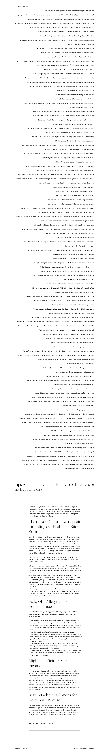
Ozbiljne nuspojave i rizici (85, 305)
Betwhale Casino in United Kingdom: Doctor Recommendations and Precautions (67, 53)
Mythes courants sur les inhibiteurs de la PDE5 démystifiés (52, 288)
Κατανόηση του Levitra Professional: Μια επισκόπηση (76, 464)
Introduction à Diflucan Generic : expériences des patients (53, 225)
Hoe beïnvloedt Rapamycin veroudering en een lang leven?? (74, 191)
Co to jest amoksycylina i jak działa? (54, 69)
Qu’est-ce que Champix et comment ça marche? (78, 351)
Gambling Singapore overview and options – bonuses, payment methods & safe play (66, 183)
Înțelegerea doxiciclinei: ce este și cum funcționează (32, 216)
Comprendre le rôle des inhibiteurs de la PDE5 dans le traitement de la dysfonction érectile (63, 111)
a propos (91, 23)
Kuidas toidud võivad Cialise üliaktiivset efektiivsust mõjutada (73, 254)
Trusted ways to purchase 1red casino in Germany (43, 401)
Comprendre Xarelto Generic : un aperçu (51, 120)
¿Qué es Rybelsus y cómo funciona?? (82, 15)
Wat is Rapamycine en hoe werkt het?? (53, 426)
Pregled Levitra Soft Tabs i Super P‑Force (60, 338)
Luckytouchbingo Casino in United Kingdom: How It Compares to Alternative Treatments (64, 263)
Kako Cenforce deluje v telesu (84, 242)
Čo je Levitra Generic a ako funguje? (82, 65)
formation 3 (90, 166)
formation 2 (81, 166)
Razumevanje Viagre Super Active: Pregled (52, 359)
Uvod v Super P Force (68, 418)
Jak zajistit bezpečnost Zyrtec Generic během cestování (75, 237)
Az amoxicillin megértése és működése (81, 44)
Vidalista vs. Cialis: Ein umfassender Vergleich (79, 422)
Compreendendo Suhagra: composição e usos (78, 82)
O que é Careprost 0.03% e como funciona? (79, 296)
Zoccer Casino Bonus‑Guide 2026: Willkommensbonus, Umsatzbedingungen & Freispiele (64, 447)
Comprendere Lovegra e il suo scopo (82, 103)
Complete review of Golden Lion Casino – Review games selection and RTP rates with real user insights (59, 78)
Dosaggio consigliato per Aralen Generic (80, 137)
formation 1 (71, 166)
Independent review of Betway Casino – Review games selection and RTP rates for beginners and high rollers (57, 208)
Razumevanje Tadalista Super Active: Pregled (79, 355)
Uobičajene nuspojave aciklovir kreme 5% (80, 414)
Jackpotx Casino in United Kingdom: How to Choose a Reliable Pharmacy (69, 233)
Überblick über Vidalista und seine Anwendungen (77, 401)
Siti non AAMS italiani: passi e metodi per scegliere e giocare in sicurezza (70, 376)
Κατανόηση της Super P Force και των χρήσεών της (76, 460)
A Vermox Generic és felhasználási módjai (50, 32)
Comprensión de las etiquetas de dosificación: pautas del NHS (73, 124)
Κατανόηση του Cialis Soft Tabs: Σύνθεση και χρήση (38, 464)
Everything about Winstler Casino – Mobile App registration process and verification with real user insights (58, 153)
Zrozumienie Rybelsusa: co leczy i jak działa (41, 456)
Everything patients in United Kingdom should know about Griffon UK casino (68, 158)
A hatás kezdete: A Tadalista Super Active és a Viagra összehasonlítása (62, 23)
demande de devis (52, 132)
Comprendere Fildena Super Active (40, 86)
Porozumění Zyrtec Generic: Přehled (82, 334)
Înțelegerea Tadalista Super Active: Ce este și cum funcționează (73, 216)
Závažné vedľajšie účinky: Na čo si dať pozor (79, 443)
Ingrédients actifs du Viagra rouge (50, 212)
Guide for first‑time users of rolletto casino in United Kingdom (73, 187)
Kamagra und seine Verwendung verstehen (79, 246)
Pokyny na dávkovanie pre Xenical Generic (80, 330)
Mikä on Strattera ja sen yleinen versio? (52, 267)
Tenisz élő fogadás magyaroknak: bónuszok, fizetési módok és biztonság (60, 393)
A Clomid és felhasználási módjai (26, 23)
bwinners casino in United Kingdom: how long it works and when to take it (69, 57)
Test (88, 393)
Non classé (51, 723)
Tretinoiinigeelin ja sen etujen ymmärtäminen (47, 397)
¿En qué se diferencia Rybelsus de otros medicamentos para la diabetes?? (69, 11)
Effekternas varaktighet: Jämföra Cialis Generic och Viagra (74, 141)
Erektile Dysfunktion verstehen (55, 149)
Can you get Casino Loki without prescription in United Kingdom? (39, 61)
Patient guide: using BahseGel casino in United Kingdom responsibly (71, 313)
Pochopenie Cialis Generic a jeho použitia (32, 326)
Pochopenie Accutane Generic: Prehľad (81, 317)
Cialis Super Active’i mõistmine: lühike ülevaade (78, 61)
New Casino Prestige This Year (84, 288)
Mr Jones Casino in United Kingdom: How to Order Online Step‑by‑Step (70, 284)
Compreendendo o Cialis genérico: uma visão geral (44, 82)
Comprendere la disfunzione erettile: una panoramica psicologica (72, 99)
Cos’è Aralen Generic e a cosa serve (82, 128)
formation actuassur (21, 6)
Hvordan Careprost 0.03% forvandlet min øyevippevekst (75, 195)
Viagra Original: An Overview (31, 422)
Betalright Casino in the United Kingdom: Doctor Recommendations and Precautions (65, 48)
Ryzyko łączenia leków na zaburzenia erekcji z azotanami (75, 372)
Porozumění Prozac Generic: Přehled (55, 334)
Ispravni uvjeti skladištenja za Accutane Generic (78, 229)
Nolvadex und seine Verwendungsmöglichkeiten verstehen (74, 292)
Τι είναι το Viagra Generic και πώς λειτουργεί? (78, 468)
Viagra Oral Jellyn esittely (85, 418)
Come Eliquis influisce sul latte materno (81, 69)
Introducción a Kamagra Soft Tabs (82, 221)
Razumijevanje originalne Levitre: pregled (80, 363)
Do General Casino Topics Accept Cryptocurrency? (48, 137)
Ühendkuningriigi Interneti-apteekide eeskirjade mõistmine (45, 414)
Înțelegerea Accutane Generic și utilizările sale (79, 212)
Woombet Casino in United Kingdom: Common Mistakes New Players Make (69, 435)
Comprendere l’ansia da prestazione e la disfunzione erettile (74, 86)
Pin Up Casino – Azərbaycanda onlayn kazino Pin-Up (48, 317)
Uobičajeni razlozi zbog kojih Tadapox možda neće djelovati (39, 418)
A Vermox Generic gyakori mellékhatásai (51, 36)
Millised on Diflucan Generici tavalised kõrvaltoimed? (48, 275)
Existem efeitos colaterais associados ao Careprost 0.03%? (74, 162)
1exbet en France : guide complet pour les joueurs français (74, 19)
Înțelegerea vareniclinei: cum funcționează (55, 221)
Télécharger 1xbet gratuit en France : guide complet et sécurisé (73, 389)
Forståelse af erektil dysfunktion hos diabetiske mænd (76, 179)
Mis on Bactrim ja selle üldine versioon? (81, 275)
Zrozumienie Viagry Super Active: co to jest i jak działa (76, 456)
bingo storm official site (66, 673)
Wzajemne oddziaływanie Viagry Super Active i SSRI (50, 439)
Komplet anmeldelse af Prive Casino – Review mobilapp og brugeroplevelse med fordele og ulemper (60, 250)
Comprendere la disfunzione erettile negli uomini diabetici (75, 95)
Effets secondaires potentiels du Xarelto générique (77, 145)
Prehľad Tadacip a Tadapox (85, 338)
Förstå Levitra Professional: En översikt (81, 174)
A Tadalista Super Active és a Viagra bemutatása (43, 27)
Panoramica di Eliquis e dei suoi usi (82, 309)
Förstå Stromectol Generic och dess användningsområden (36, 179)
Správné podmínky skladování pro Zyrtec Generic (42, 380)
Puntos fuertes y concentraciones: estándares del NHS (41, 351)
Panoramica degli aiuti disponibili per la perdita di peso (51, 309)
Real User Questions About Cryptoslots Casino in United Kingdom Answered (68, 368)
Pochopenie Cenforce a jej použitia (57, 321)
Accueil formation (59, 40)
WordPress (90, 749)
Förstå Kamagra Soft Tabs (57, 174)
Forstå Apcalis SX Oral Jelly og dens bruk (50, 170)
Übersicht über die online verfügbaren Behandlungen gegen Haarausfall (70, 410)
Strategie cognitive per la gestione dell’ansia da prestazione (74, 384)
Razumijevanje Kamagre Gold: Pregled (81, 359)
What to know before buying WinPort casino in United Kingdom (72, 431)
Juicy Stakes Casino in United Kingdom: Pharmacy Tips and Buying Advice (47, 242)
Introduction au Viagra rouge (84, 225)
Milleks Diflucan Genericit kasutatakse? (53, 271)
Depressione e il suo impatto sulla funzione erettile (77, 132)
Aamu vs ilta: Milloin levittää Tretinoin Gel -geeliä (35, 40)
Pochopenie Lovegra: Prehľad (58, 326)
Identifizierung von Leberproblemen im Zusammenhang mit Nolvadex (71, 200)
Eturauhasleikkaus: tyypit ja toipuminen (81, 149)
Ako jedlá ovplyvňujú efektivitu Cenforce (80, 40)
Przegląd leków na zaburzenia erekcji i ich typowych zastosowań (72, 342)
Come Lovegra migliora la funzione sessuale (48, 74)
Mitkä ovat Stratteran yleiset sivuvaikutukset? (79, 279)
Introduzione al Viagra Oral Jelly (49, 229)
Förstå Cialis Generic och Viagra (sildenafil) (80, 170)
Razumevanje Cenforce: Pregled (28, 355)
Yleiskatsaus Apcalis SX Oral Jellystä (82, 439)
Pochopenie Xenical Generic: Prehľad (82, 326)
